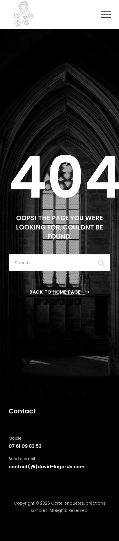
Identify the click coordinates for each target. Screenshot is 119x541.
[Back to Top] (106, 531)
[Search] (101, 262)
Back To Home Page (55, 292)
